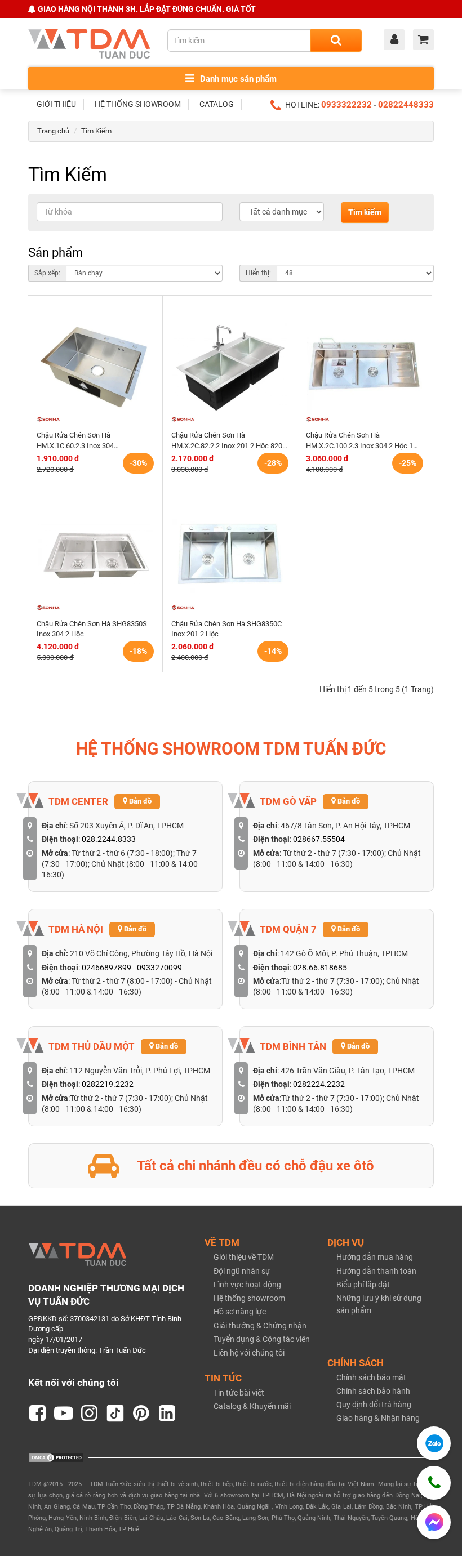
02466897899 (106, 967)
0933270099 (159, 967)
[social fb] (37, 1413)
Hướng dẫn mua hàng (374, 1256)
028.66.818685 (320, 967)
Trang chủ (53, 131)
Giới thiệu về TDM (244, 1256)
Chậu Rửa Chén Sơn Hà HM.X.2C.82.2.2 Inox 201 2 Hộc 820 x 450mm (229, 441)
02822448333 (406, 105)
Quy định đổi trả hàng (373, 1404)
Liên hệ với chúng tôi (249, 1352)
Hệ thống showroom (249, 1298)
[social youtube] (63, 1413)
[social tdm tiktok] (115, 1413)
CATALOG (216, 104)
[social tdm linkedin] (167, 1413)
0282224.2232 (319, 1084)
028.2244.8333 (109, 839)
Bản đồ (139, 801)
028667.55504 (319, 839)
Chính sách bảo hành (373, 1391)
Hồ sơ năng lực (240, 1311)
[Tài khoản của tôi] (397, 40)
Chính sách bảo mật (371, 1377)
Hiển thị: (258, 273)
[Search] (336, 40)
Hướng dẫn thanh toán (376, 1271)
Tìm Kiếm (96, 131)
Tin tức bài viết (239, 1392)
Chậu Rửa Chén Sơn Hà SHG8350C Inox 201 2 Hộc (226, 628)
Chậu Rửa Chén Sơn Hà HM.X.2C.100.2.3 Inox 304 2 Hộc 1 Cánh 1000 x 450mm (359, 441)
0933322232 (346, 105)
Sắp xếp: (47, 273)
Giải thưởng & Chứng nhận (260, 1325)
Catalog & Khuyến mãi (252, 1406)
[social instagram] (89, 1413)
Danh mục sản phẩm (237, 79)
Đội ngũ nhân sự (242, 1271)
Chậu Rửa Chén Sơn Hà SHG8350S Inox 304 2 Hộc (92, 628)
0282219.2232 (108, 1084)
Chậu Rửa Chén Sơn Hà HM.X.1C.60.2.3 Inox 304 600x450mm (75, 441)
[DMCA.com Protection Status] (56, 1456)
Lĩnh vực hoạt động (247, 1284)
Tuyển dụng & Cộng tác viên (262, 1339)
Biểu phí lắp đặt (363, 1284)
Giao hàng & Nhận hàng (378, 1418)
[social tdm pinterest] (141, 1413)
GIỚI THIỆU (56, 104)
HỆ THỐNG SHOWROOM (138, 104)
